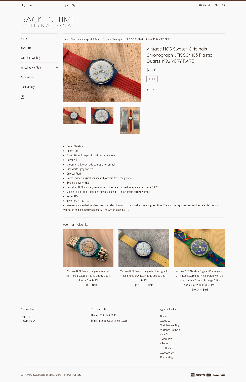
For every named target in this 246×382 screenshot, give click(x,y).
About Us (26, 48)
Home (24, 38)
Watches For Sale (39, 67)
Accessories (28, 77)
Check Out (220, 5)
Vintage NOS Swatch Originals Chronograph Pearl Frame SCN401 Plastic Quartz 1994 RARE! (144, 275)
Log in (65, 5)
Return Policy (28, 320)
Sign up (75, 5)
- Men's (164, 334)
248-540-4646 (108, 315)
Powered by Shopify (72, 374)
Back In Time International (50, 374)
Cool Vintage (28, 87)
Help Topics (27, 316)
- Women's (166, 339)
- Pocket (165, 343)
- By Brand (166, 348)
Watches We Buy (30, 58)
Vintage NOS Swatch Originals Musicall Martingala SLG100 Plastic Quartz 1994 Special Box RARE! (88, 275)
